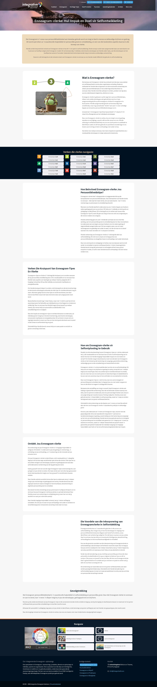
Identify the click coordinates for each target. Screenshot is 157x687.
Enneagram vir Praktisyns (88, 673)
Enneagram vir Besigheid (87, 675)
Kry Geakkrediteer (85, 668)
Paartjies (97, 7)
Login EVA (129, 2)
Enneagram (63, 7)
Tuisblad (54, 7)
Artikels (120, 7)
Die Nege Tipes (74, 7)
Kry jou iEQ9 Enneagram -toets (88, 665)
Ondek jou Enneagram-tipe (114, 2)
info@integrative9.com (117, 671)
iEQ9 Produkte (86, 7)
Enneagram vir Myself (86, 670)
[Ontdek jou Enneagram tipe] (40, 638)
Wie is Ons (129, 7)
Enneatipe (53, 157)
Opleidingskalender (109, 7)
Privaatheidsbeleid (55, 684)
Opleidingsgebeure (95, 2)
